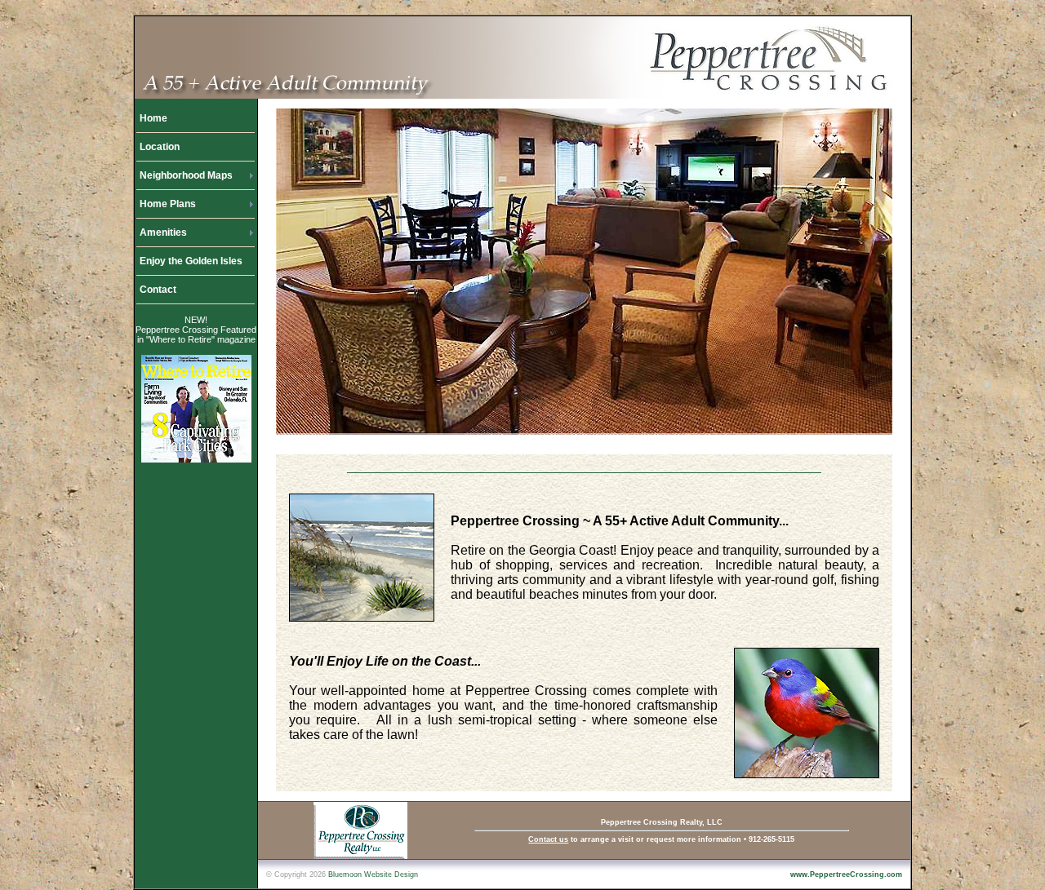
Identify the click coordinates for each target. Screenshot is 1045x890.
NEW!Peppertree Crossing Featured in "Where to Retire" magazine (196, 329)
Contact (158, 289)
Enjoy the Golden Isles (191, 261)
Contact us (548, 839)
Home (153, 118)
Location (160, 147)
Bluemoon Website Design (373, 874)
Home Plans (168, 204)
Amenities (163, 232)
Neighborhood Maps (186, 175)
